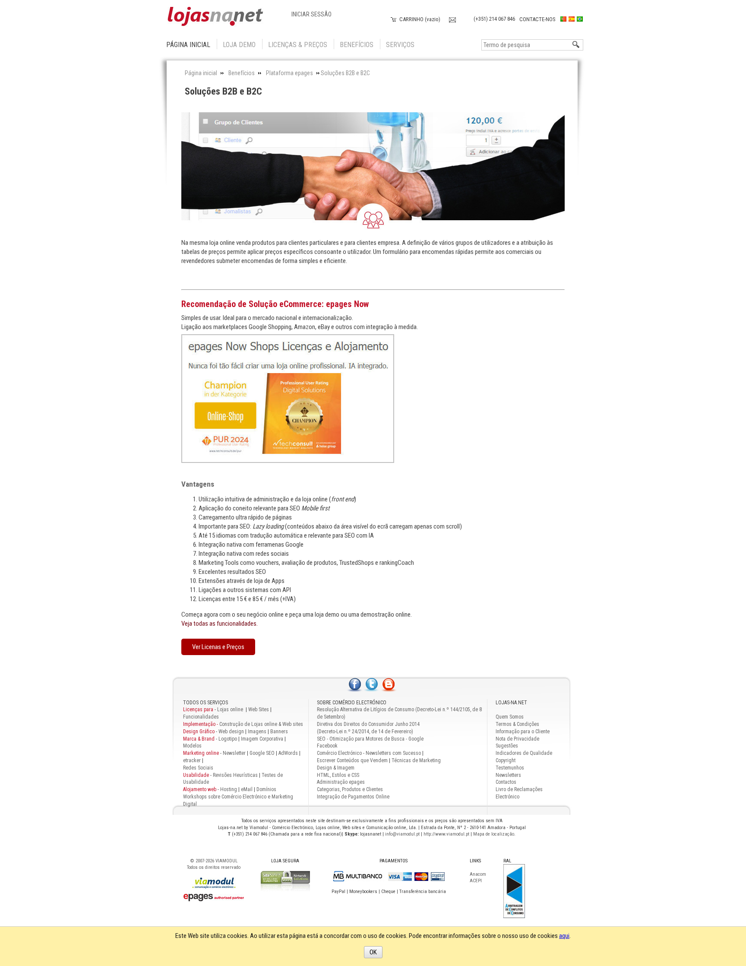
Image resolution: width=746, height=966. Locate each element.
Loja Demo (239, 45)
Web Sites (258, 709)
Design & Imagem (335, 768)
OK (373, 952)
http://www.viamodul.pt (446, 834)
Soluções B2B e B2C (223, 91)
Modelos (192, 746)
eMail (247, 789)
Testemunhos (510, 768)
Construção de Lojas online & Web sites (243, 724)
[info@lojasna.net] (452, 19)
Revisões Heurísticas (235, 775)
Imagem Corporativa (262, 739)
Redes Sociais (198, 768)
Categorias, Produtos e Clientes (350, 789)
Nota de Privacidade (517, 739)
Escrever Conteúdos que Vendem (352, 760)
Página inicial (188, 45)
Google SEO (262, 753)
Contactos (506, 782)
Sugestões (507, 746)
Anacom (478, 874)
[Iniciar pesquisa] (576, 45)
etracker (192, 760)
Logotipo (227, 739)
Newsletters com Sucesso (393, 753)
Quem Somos (510, 717)
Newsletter (234, 753)
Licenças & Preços (297, 45)
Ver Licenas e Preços (218, 647)
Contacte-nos (537, 19)
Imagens (257, 731)
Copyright (505, 760)
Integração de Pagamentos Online (353, 797)
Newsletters (508, 775)
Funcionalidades (201, 717)
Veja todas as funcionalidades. (219, 623)
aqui (564, 936)
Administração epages (341, 782)
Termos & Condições (517, 724)
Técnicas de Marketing (416, 760)
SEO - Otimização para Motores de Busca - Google (370, 739)
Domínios (266, 789)
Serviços (400, 45)
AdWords (287, 753)
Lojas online (230, 709)
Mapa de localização (493, 834)
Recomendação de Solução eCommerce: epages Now (275, 304)
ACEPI (476, 881)
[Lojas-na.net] (215, 17)
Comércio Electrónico (339, 753)
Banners (279, 731)
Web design (231, 731)
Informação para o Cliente (523, 731)
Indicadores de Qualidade (524, 753)
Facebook (327, 746)
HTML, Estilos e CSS (338, 775)
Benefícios (356, 45)
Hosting (228, 789)
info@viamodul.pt (402, 834)
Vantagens (197, 484)
